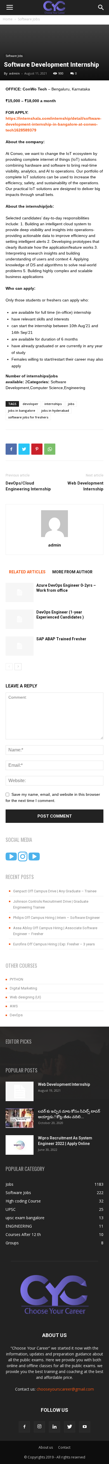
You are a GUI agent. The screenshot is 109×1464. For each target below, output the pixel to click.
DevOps (16, 1015)
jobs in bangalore (21, 410)
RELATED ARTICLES (27, 572)
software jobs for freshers (28, 417)
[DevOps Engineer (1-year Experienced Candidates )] (20, 619)
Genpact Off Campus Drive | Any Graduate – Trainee (54, 891)
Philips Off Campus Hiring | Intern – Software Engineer (56, 918)
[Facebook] (24, 1426)
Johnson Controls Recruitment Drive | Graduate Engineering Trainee (50, 904)
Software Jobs (29, 19)
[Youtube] (84, 1426)
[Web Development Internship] (20, 1091)
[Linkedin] (54, 1426)
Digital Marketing (23, 988)
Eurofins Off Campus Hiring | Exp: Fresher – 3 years (54, 944)
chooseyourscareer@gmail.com (65, 1389)
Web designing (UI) (25, 997)
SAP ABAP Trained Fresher (61, 639)
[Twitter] (69, 1426)
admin (14, 73)
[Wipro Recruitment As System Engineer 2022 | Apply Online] (20, 1145)
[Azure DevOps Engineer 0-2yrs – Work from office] (20, 592)
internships (53, 404)
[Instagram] (39, 1426)
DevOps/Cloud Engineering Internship (28, 486)
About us (46, 1447)
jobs (71, 404)
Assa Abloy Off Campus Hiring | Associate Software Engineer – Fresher (55, 931)
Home (8, 19)
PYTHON (16, 979)
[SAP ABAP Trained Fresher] (20, 646)
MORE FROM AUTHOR (72, 572)
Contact (64, 1447)
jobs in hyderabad (55, 410)
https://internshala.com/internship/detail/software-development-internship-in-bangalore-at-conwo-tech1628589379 (53, 124)
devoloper (30, 404)
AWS (14, 1006)
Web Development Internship (85, 486)
